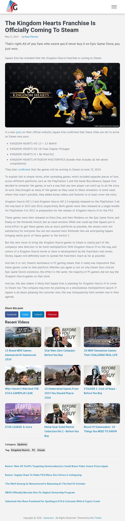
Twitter (25, 314)
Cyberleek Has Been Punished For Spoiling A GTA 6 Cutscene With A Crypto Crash (52, 501)
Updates (22, 444)
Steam (41, 450)
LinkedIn (38, 314)
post (18, 132)
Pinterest (52, 314)
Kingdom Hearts (20, 450)
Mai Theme (96, 517)
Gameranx (48, 517)
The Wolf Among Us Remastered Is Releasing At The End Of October (45, 483)
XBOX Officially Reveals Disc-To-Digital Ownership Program (40, 492)
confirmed (24, 169)
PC (33, 450)
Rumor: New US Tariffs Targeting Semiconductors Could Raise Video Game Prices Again (56, 466)
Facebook (11, 314)
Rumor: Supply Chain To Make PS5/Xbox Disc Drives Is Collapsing (43, 474)
